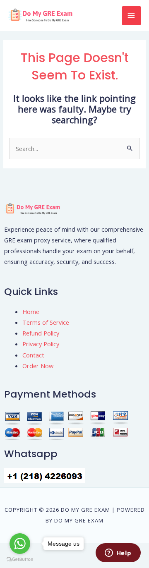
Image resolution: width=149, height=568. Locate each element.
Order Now (37, 366)
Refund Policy (40, 333)
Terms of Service (45, 322)
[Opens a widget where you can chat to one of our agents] (118, 553)
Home (30, 311)
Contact (33, 355)
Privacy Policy (40, 344)
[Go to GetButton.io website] (20, 559)
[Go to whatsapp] (20, 543)
